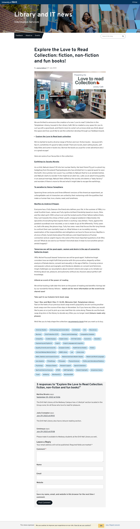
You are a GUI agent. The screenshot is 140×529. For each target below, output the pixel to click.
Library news (80, 352)
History (92, 348)
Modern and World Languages (95, 357)
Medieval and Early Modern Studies (72, 357)
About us (29, 36)
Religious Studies (51, 365)
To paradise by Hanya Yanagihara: (48, 187)
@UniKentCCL (56, 374)
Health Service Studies (80, 348)
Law (72, 352)
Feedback (19, 36)
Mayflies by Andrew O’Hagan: (46, 204)
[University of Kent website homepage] (10, 2)
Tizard (38, 374)
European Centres (64, 348)
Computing (39, 339)
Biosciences (93, 330)
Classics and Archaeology (69, 334)
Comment (41, 449)
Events (37, 36)
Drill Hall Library (76, 339)
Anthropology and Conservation (59, 330)
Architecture (76, 330)
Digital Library (63, 339)
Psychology (39, 365)
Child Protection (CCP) (51, 334)
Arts (84, 330)
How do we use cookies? (82, 525)
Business (38, 334)
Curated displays (51, 339)
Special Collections (80, 365)
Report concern (114, 525)
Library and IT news (43, 14)
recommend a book (76, 322)
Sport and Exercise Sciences (44, 370)
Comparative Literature (87, 334)
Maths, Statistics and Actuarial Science (47, 357)
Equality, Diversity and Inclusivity (46, 348)
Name (39, 465)
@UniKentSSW (68, 374)
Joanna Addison (41, 68)
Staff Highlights (68, 370)
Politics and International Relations (93, 361)
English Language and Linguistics (73, 343)
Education (97, 339)
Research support (65, 365)
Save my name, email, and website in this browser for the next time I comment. (66, 495)
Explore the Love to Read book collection (53, 136)
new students (40, 361)
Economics (87, 339)
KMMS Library (63, 352)
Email (39, 474)
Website (40, 482)
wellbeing (46, 374)
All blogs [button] (134, 2)
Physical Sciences (74, 361)
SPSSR (58, 370)
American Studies (41, 330)
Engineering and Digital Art (44, 343)
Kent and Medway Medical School (46, 352)
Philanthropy (51, 361)
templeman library (96, 370)
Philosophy (61, 361)
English (57, 343)
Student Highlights (82, 370)
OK (101, 526)
